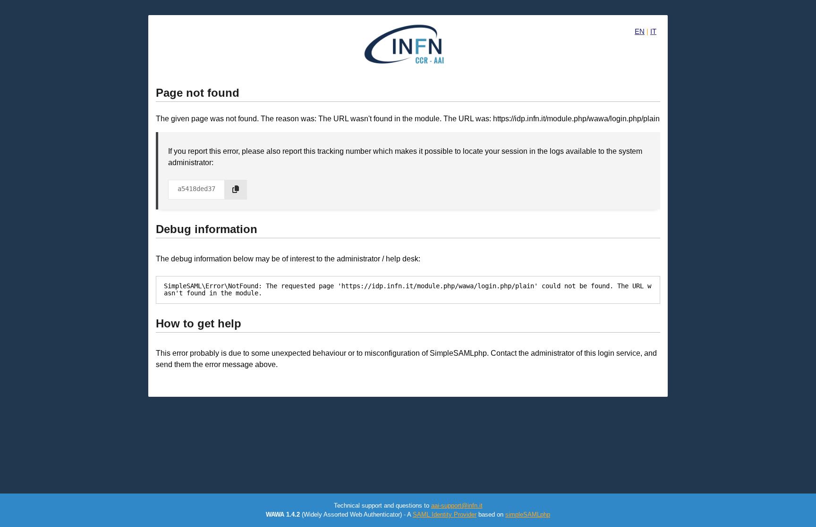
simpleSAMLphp (527, 514)
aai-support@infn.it (457, 505)
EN (640, 31)
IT (653, 31)
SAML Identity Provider (444, 514)
